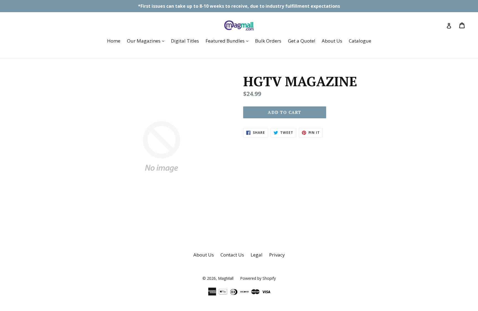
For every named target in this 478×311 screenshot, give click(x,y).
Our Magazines (147, 40)
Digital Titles (185, 41)
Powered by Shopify (258, 278)
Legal (257, 255)
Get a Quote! (301, 41)
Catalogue (360, 41)
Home (113, 41)
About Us (332, 41)
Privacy (277, 255)
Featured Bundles (228, 40)
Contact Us (232, 255)
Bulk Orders (268, 41)
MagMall (225, 278)
